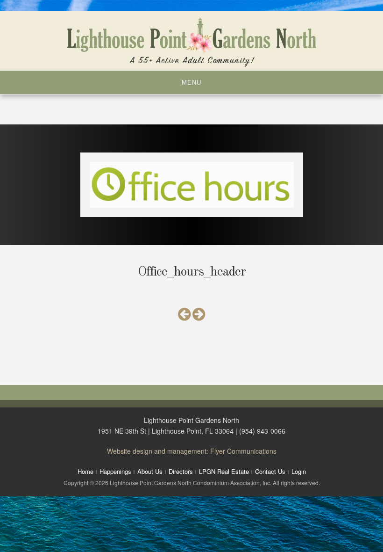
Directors (181, 471)
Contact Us (270, 471)
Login (298, 471)
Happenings (115, 471)
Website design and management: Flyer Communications (192, 451)
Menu (191, 82)
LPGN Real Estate (224, 471)
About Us (150, 471)
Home (85, 471)
